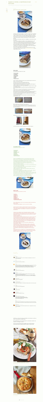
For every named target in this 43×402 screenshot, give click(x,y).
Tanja (16, 264)
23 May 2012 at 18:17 (19, 269)
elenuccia (16, 272)
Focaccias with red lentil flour (20, 394)
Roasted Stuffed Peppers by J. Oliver (21, 362)
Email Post (16, 252)
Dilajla (16, 288)
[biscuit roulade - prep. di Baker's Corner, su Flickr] (19, 102)
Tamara (16, 285)
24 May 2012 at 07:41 (19, 285)
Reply (16, 259)
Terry (16, 300)
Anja (15, 269)
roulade (17, 253)
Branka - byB (16, 304)
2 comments (16, 395)
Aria (15, 295)
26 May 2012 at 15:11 (18, 295)
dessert (15, 253)
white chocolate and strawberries (29, 48)
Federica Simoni (17, 278)
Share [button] (6, 8)
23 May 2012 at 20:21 (21, 278)
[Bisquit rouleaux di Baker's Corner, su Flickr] (25, 32)
